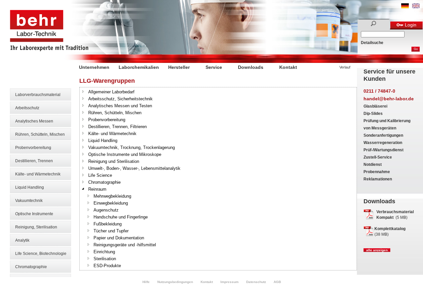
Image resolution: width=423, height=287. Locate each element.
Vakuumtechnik (29, 200)
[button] (83, 91)
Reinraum (97, 189)
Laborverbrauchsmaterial (37, 94)
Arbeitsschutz (27, 108)
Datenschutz (256, 282)
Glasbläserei (375, 106)
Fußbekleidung (108, 223)
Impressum (229, 282)
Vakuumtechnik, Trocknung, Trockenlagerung (131, 147)
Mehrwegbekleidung (112, 196)
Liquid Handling (29, 187)
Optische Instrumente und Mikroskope (124, 154)
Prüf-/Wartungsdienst (384, 150)
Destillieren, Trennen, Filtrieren (117, 126)
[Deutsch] (405, 7)
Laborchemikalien (139, 67)
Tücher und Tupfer (111, 230)
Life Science (100, 175)
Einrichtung (104, 251)
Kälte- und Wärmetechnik (37, 174)
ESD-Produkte (107, 265)
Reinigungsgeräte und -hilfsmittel (125, 244)
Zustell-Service (378, 157)
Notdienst (373, 164)
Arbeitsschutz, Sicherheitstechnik (120, 98)
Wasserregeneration (383, 142)
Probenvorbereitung (33, 147)
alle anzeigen (377, 250)
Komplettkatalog (389, 228)
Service (214, 67)
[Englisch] (416, 7)
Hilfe (146, 282)
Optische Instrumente (34, 214)
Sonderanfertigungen (383, 135)
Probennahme (377, 171)
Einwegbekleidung (111, 203)
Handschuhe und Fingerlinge (121, 217)
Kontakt (288, 67)
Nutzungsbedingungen (175, 282)
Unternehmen (94, 67)
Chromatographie (31, 266)
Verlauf (344, 67)
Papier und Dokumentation (119, 237)
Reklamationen (378, 179)
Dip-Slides (373, 113)
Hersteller (179, 67)
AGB (277, 282)
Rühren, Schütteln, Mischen (40, 134)
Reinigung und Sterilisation (113, 161)
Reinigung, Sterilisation (36, 227)
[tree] (218, 178)
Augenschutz (106, 210)
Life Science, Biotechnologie (40, 253)
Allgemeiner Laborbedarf (111, 91)
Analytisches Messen (34, 121)
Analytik (22, 240)
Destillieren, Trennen (34, 161)
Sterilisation (105, 258)
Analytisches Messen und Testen (120, 105)
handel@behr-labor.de (389, 98)
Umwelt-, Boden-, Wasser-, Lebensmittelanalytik (134, 168)
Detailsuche (372, 42)
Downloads (250, 67)
